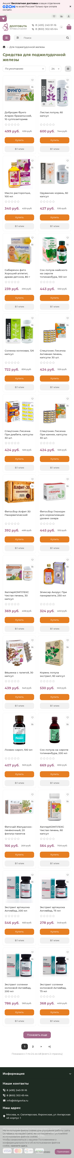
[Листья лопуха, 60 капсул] (54, 92)
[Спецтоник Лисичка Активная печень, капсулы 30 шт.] (54, 330)
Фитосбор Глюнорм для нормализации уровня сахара (52, 515)
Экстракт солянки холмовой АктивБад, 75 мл (53, 988)
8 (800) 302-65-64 (46, 29)
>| (49, 1046)
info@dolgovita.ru (17, 1100)
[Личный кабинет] (68, 16)
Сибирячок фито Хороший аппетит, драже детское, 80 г (17, 273)
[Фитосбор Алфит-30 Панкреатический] (19, 492)
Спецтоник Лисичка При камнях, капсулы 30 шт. (53, 434)
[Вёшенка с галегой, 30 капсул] (19, 653)
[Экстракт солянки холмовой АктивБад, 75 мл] (54, 964)
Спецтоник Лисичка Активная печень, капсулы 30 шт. (53, 354)
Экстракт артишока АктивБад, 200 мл (17, 909)
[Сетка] (68, 69)
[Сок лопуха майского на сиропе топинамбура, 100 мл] (54, 250)
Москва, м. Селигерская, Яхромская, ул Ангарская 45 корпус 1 (38, 1116)
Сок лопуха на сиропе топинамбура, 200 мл (54, 751)
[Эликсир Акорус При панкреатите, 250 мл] (54, 572)
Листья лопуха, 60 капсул (51, 114)
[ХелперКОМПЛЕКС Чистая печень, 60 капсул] (54, 807)
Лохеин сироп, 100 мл (19, 749)
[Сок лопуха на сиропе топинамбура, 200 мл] (54, 730)
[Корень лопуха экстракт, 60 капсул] (54, 653)
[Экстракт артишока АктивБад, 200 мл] (19, 887)
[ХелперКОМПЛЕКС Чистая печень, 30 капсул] (19, 572)
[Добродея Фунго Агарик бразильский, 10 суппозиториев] (19, 92)
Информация (14, 1073)
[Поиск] (67, 38)
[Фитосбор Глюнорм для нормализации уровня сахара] (54, 492)
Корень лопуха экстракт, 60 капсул (52, 674)
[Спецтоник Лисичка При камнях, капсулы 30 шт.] (54, 411)
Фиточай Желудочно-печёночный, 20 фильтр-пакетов (18, 830)
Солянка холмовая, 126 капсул (19, 352)
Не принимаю (42, 1151)
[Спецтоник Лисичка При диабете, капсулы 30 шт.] (19, 411)
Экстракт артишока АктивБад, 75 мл (52, 909)
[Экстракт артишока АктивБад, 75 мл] (54, 887)
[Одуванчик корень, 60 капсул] (54, 173)
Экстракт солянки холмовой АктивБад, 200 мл (18, 988)
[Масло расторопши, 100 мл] (19, 173)
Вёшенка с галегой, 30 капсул (19, 674)
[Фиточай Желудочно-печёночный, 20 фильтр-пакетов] (19, 807)
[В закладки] (32, 80)
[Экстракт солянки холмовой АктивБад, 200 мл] (19, 964)
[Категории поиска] (18, 38)
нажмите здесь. (19, 1145)
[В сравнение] (32, 87)
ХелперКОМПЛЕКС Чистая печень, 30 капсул (17, 595)
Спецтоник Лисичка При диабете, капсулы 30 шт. (19, 434)
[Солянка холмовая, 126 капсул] (19, 330)
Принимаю (63, 1151)
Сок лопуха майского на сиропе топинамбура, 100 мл (53, 273)
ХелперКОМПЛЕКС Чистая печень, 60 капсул (52, 830)
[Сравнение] (61, 16)
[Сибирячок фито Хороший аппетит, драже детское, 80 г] (19, 250)
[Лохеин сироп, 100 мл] (19, 730)
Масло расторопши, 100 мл (18, 195)
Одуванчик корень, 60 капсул (54, 195)
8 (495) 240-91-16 (45, 25)
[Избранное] (54, 16)
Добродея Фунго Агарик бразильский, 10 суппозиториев (18, 116)
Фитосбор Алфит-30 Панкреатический (18, 513)
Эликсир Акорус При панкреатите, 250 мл (53, 594)
